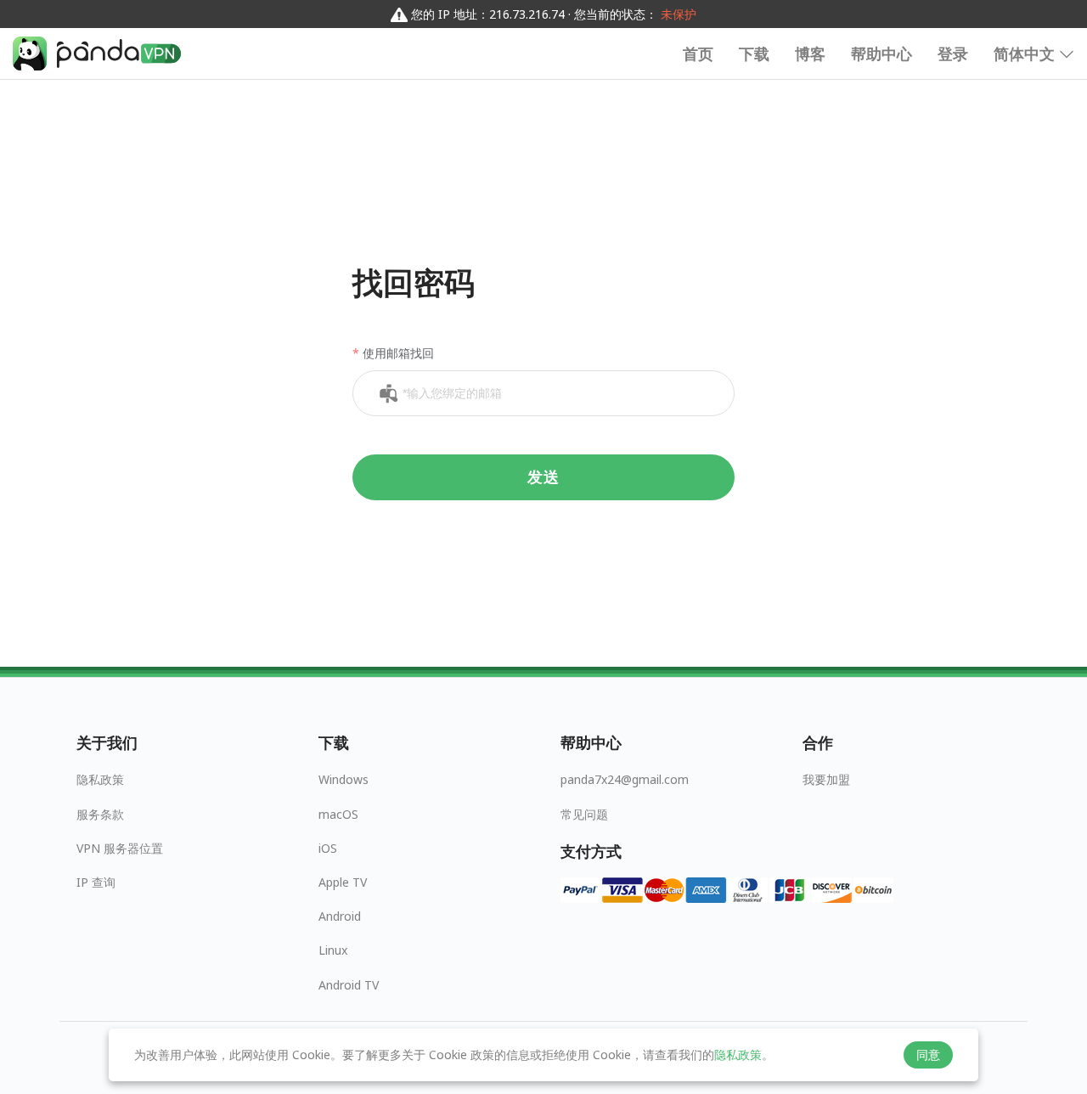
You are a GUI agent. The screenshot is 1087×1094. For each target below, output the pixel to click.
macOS (338, 814)
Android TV (348, 985)
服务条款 (100, 814)
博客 (810, 53)
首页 (698, 53)
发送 (543, 477)
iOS (327, 848)
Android (339, 916)
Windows (343, 779)
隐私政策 (100, 779)
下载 (754, 53)
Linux (332, 950)
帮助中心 (881, 53)
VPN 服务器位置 (119, 848)
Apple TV (342, 882)
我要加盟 (826, 779)
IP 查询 (95, 882)
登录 (953, 53)
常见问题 (584, 814)
